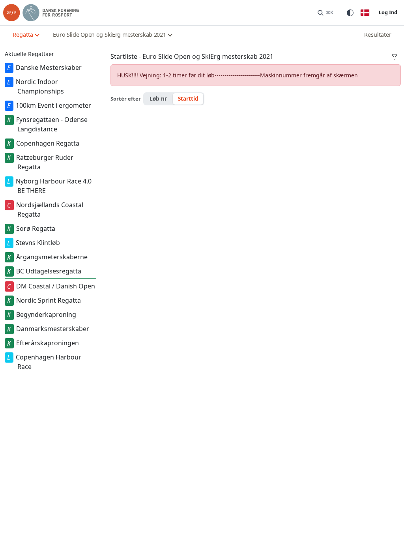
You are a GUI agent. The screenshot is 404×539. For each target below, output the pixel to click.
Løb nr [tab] (158, 98)
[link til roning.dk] (41, 12)
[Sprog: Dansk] (365, 13)
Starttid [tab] (188, 98)
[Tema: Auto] (350, 13)
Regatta (23, 34)
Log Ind (388, 12)
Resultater (377, 34)
